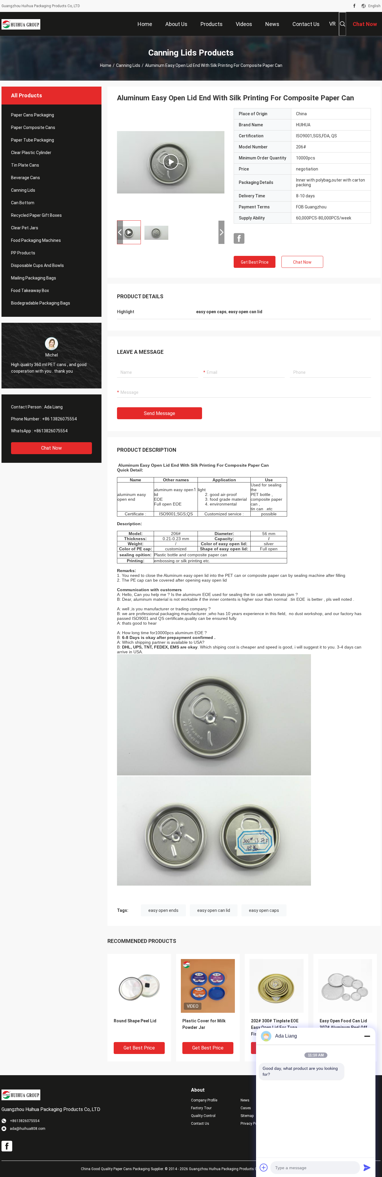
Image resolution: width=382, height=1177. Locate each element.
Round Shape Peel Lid (135, 1020)
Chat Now (51, 448)
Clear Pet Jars (24, 227)
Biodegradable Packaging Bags (40, 303)
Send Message (159, 413)
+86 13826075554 (59, 419)
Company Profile (204, 1100)
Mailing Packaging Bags (33, 278)
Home (105, 65)
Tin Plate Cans (25, 165)
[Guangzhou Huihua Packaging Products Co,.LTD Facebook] (354, 6)
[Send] (367, 1167)
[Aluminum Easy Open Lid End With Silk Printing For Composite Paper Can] (139, 985)
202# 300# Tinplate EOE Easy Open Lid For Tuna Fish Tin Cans (274, 1027)
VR (332, 24)
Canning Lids (128, 65)
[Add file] (264, 1167)
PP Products (23, 253)
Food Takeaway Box (30, 290)
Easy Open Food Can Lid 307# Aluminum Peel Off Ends (343, 1027)
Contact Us (200, 1123)
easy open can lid (213, 910)
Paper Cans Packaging (32, 115)
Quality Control (203, 1116)
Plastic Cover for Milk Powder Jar (204, 1024)
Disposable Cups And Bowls (37, 265)
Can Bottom (22, 202)
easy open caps (264, 910)
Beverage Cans (25, 177)
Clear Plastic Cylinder (31, 152)
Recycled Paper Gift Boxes (36, 215)
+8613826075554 (50, 430)
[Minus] (367, 1036)
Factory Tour (201, 1108)
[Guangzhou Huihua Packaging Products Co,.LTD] (20, 23)
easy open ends (163, 910)
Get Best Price (255, 262)
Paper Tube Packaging (32, 140)
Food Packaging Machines (36, 240)
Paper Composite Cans (33, 127)
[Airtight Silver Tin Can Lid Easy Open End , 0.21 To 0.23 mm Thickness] (170, 161)
